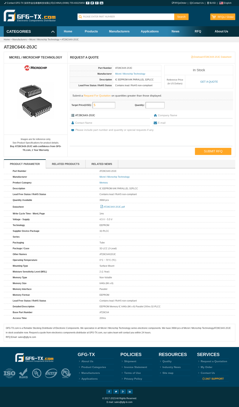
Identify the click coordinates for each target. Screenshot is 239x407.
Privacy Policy (133, 378)
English (228, 3)
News (175, 31)
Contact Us (198, 3)
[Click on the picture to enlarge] (35, 100)
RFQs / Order (226, 17)
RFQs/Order (180, 3)
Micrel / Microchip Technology (44, 39)
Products (91, 31)
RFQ (198, 31)
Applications (150, 31)
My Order (206, 367)
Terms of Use (132, 372)
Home (68, 31)
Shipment (130, 361)
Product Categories (93, 367)
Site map (167, 372)
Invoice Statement (135, 367)
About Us (221, 31)
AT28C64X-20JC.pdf (114, 207)
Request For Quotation (97, 95)
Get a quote (209, 81)
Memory (104, 182)
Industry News (171, 367)
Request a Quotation (214, 361)
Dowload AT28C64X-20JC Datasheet (212, 57)
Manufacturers (119, 31)
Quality (167, 361)
